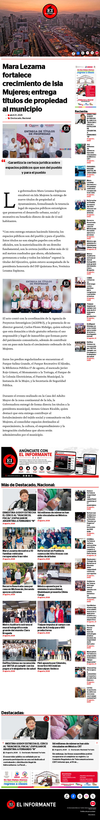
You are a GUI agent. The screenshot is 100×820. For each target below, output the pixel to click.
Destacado (16, 118)
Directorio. (91, 814)
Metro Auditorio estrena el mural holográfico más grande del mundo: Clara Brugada (92, 262)
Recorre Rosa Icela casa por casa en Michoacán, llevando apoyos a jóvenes (18, 589)
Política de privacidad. (87, 811)
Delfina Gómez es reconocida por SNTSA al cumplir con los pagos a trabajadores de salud (19, 666)
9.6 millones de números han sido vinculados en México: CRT (53, 516)
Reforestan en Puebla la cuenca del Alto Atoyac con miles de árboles (92, 207)
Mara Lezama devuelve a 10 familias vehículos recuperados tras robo (92, 187)
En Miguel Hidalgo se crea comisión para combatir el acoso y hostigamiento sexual (93, 330)
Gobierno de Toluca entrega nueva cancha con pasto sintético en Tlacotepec (91, 590)
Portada (42, 752)
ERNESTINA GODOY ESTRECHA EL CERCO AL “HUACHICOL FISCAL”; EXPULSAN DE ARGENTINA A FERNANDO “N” (25, 747)
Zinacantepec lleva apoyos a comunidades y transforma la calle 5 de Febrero (92, 674)
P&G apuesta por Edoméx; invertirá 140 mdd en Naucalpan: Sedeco (52, 666)
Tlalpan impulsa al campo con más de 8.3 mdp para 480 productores (92, 310)
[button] (3, 743)
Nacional (26, 118)
